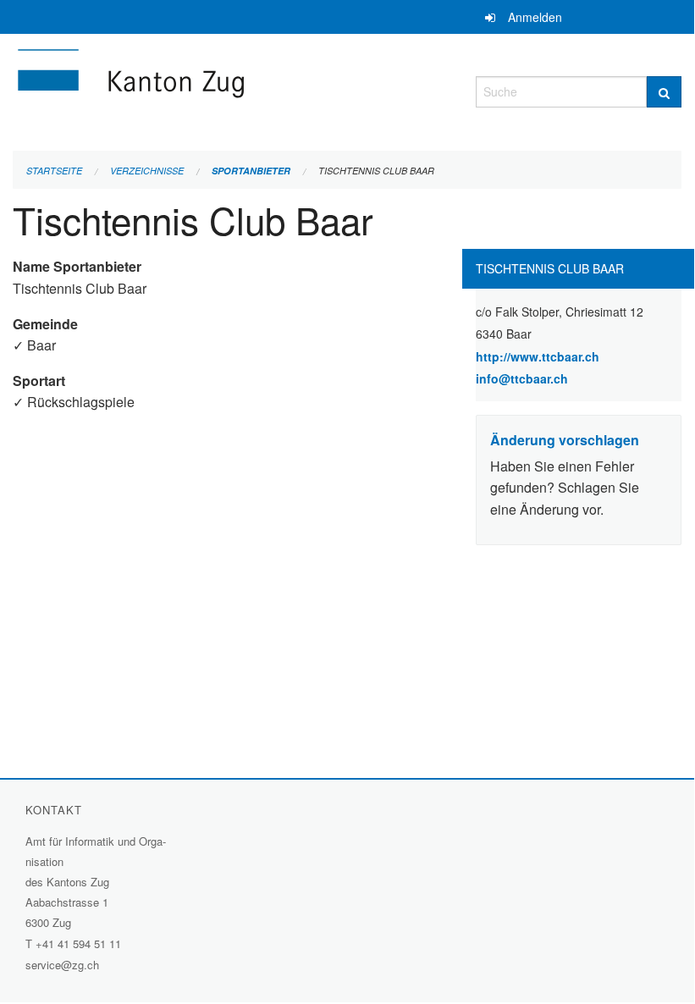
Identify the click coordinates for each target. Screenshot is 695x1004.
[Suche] (664, 92)
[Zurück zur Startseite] (231, 89)
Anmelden (535, 16)
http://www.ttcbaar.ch (578, 356)
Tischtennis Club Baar (376, 170)
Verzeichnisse (147, 170)
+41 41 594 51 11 (78, 943)
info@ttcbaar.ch (522, 378)
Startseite (54, 170)
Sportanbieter (251, 170)
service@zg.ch (62, 965)
